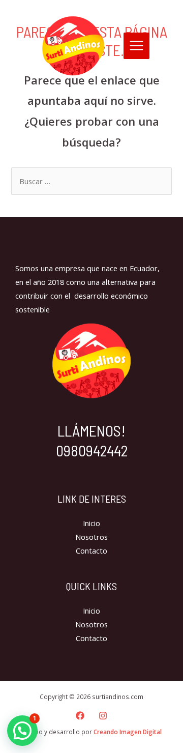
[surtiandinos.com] (73, 46)
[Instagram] (103, 715)
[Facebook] (80, 715)
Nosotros (91, 537)
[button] (22, 730)
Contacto (91, 550)
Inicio (91, 523)
